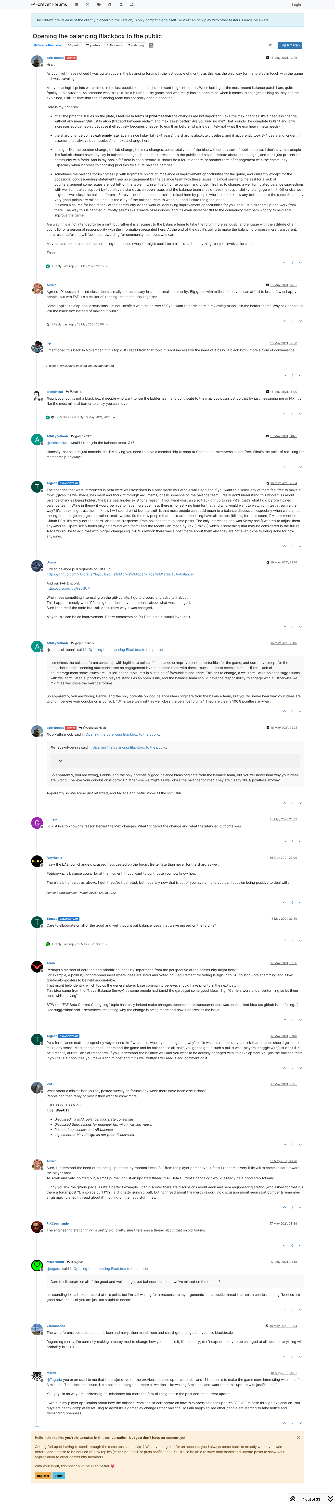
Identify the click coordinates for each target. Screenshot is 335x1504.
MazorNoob (55, 1262)
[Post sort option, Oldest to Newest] (270, 45)
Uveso (51, 562)
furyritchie (54, 857)
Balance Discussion (49, 45)
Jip (49, 343)
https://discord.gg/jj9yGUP (68, 588)
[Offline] (39, 61)
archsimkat (55, 392)
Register (43, 1476)
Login (59, 1476)
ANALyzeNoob (57, 436)
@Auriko (75, 392)
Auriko (51, 285)
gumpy (52, 819)
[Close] (298, 1437)
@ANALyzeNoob (94, 727)
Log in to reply (290, 45)
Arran (51, 963)
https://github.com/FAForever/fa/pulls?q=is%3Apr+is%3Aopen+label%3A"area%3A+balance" (120, 574)
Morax (51, 1373)
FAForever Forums (49, 4)
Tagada (52, 483)
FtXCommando (58, 1223)
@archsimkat (83, 436)
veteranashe (56, 1326)
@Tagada (77, 1262)
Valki (50, 1084)
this (110, 350)
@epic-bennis (84, 643)
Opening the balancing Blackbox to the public (125, 649)
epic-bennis (55, 58)
